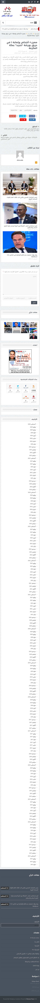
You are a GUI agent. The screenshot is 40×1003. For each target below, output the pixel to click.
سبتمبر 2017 (32, 728)
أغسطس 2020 (32, 629)
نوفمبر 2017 (32, 722)
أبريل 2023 (33, 538)
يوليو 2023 (33, 529)
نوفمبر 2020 (32, 620)
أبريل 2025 (33, 470)
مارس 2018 (33, 711)
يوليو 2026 (33, 427)
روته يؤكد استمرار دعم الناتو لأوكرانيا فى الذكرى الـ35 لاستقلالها (22, 256)
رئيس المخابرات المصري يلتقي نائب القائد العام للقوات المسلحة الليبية (22, 198)
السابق (34, 126)
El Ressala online (34, 938)
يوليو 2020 (33, 631)
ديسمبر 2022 (32, 549)
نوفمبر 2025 (32, 450)
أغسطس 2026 (32, 424)
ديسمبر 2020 (32, 617)
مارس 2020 (33, 643)
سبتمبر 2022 (32, 558)
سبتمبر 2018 (32, 694)
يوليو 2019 (33, 665)
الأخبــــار (33, 53)
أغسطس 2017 (32, 731)
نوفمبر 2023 (32, 518)
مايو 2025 (33, 467)
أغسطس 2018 (32, 697)
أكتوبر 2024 (33, 487)
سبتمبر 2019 (32, 660)
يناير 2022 (33, 580)
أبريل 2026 (33, 435)
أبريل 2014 (33, 833)
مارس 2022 (33, 575)
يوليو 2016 (33, 768)
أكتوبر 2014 (33, 816)
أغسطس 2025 (32, 458)
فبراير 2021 (33, 611)
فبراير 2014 (33, 839)
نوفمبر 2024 (32, 484)
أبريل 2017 (33, 742)
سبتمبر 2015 (32, 796)
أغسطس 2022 (32, 560)
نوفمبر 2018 (32, 688)
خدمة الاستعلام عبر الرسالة (32, 961)
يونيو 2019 (33, 668)
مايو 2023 (33, 535)
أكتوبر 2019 (33, 657)
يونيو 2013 (33, 861)
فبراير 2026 (33, 441)
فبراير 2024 (33, 509)
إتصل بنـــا (36, 942)
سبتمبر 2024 (32, 489)
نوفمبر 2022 (32, 552)
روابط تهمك (36, 965)
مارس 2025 (33, 472)
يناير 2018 (33, 717)
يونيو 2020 (33, 634)
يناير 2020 (33, 648)
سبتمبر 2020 (32, 626)
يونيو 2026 (33, 430)
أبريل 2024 (33, 504)
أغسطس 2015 (32, 799)
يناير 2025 (33, 478)
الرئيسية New (35, 950)
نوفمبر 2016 (32, 756)
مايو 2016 (33, 773)
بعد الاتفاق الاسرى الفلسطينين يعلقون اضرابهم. (26, 957)
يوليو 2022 (33, 563)
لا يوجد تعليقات (17, 53)
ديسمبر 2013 (32, 844)
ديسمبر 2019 (32, 651)
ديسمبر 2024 (32, 481)
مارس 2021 (33, 609)
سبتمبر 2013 (32, 853)
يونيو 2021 (33, 600)
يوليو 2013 (33, 859)
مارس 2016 (33, 779)
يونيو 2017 (33, 736)
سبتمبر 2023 (32, 523)
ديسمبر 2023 (32, 515)
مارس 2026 (33, 438)
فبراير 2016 (33, 782)
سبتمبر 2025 (32, 455)
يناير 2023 (33, 546)
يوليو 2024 (33, 495)
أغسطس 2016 (32, 765)
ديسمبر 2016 (32, 754)
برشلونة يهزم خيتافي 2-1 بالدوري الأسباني (28, 954)
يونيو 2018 (33, 702)
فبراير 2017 (33, 748)
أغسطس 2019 (32, 663)
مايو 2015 (33, 808)
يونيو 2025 (33, 464)
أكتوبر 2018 (33, 691)
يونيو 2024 (33, 498)
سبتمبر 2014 (32, 819)
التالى (5, 135)
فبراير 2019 (33, 680)
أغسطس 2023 (32, 526)
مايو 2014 (33, 830)
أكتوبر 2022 (33, 555)
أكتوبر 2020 (33, 623)
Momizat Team (30, 999)
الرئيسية (37, 946)
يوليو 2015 (33, 802)
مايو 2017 (33, 739)
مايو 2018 (33, 705)
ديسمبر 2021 (32, 583)
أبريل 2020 (33, 640)
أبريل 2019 (33, 674)
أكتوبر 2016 (33, 759)
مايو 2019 (33, 671)
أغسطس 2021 (32, 594)
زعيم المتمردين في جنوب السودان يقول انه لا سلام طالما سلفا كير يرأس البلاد (21, 129)
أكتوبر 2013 (33, 850)
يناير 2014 (33, 842)
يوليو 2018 (33, 700)
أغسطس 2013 (32, 856)
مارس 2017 (33, 745)
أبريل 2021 (33, 606)
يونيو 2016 (33, 771)
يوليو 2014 (33, 825)
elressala (31, 51)
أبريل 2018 (33, 708)
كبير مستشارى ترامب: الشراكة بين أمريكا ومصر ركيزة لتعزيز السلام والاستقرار (20, 227)
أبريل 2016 (33, 776)
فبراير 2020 (33, 646)
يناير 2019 (33, 683)
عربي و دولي (25, 53)
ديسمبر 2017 (32, 719)
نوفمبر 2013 (32, 847)
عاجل (29, 53)
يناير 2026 (33, 444)
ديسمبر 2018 (32, 685)
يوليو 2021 (33, 597)
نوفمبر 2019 (32, 654)
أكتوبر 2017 (33, 725)
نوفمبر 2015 (32, 791)
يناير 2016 (33, 785)
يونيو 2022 (33, 566)
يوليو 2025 (33, 461)
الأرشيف (36, 921)
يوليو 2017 (33, 734)
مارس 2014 (33, 836)
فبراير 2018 (33, 714)
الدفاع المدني (28, 110)
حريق (21, 110)
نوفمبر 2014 (32, 813)
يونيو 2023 (33, 532)
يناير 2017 (33, 751)
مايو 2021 (33, 603)
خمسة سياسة (35, 981)
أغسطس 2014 (32, 822)
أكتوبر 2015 (33, 793)
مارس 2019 (33, 677)
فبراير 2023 (33, 543)
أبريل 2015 (33, 810)
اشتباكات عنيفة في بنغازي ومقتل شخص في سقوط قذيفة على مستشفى (19, 138)
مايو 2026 (33, 432)
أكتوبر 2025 (33, 452)
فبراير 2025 (33, 475)
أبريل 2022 (33, 572)
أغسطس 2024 (32, 492)
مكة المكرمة (14, 110)
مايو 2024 (33, 501)
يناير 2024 (33, 512)
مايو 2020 (33, 637)
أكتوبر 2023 (33, 521)
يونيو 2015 (33, 805)
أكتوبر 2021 (33, 589)
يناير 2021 (33, 614)
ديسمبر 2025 (32, 447)
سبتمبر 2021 (32, 592)
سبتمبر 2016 (32, 762)
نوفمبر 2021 (32, 586)
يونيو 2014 (33, 827)
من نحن (37, 969)
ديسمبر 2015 (32, 788)
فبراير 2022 (33, 577)
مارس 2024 (33, 506)
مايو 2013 (33, 864)
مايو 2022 (33, 569)
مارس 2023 (33, 540)
